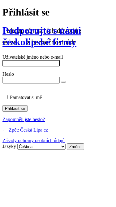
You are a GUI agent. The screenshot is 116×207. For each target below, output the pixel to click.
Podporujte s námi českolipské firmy (41, 36)
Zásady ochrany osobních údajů (33, 140)
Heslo (8, 74)
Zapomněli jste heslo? (23, 119)
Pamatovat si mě (26, 97)
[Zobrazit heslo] (63, 82)
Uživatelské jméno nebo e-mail (32, 57)
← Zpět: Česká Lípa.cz (25, 130)
